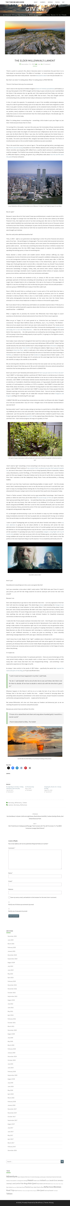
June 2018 (10, 1086)
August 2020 (11, 1034)
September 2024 (12, 959)
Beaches (54, 1177)
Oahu (17, 1187)
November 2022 (12, 989)
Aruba (47, 1177)
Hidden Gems (37, 1180)
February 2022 (12, 1019)
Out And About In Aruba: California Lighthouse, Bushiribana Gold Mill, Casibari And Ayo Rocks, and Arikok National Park (35, 816)
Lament (10, 805)
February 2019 (12, 1071)
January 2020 (11, 1053)
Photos (57, 2)
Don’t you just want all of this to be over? (51, 373)
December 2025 (12, 936)
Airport (19, 1177)
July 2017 (10, 1128)
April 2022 (10, 1015)
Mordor (52, 1183)
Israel (47, 1180)
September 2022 (12, 996)
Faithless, (9, 355)
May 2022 (10, 1011)
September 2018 (12, 1075)
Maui (38, 1183)
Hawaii (30, 1180)
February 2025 (12, 947)
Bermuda (59, 1177)
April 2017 (10, 1139)
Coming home (20, 1180)
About (35, 2)
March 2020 (11, 1045)
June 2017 (10, 1131)
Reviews (57, 1186)
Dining (25, 1180)
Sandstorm (37, 355)
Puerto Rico (40, 1187)
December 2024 (12, 955)
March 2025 (11, 944)
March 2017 (11, 1143)
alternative (53, 345)
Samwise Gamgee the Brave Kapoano (30, 1190)
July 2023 (10, 966)
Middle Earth (42, 1183)
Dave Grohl (26, 348)
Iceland (43, 1180)
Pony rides (33, 1187)
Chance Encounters (11, 1180)
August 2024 (11, 962)
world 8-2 (30, 416)
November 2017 (12, 1113)
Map (63, 2)
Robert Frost (17, 1190)
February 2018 (12, 1101)
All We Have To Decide (30, 1177)
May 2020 (10, 1041)
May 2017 (10, 1135)
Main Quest (32, 1183)
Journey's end (10, 1183)
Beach (50, 1177)
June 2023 (10, 970)
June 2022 (10, 1007)
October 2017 (12, 1116)
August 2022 (11, 1000)
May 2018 (10, 1090)
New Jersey (61, 1183)
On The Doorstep (29, 787)
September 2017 (12, 1120)
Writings (50, 2)
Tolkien (24, 802)
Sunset (51, 1190)
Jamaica (60, 1180)
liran (39, 64)
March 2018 (11, 1098)
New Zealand (9, 1187)
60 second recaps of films (44, 497)
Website (10, 889)
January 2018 (11, 1105)
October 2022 (12, 992)
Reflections (18, 802)
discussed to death (41, 75)
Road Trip (10, 1190)
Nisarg (51, 1202)
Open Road (22, 1187)
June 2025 (10, 940)
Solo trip (47, 1190)
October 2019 (12, 1060)
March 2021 (11, 1026)
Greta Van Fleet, (19, 350)
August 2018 (11, 1079)
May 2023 (10, 974)
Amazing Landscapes (40, 1177)
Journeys (42, 2)
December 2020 (12, 1030)
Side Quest (40, 1190)
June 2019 (10, 1068)
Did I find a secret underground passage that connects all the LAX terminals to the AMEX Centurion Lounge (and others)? (35, 826)
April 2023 (10, 977)
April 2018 (10, 1094)
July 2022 (10, 1004)
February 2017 (12, 1146)
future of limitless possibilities (45, 88)
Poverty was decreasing (16, 147)
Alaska (22, 1177)
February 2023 (12, 981)
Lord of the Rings (21, 1183)
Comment (11, 848)
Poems (27, 1187)
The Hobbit (56, 1190)
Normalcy (11, 802)
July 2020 (10, 1037)
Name (10, 873)
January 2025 (11, 951)
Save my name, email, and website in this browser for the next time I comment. (33, 897)
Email (10, 881)
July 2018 (10, 1083)
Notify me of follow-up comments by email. (21, 904)
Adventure (11, 1176)
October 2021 (12, 1022)
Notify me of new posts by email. (17, 911)
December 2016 (12, 1150)
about (41, 605)
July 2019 (10, 1064)
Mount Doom (56, 1183)
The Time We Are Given (15, 2)
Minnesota (48, 1183)
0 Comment (47, 64)
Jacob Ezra (53, 1180)
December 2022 (12, 985)
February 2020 (12, 1049)
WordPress (39, 1202)
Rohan (21, 1190)
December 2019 (12, 1056)
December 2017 (12, 1109)
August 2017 (11, 1124)
